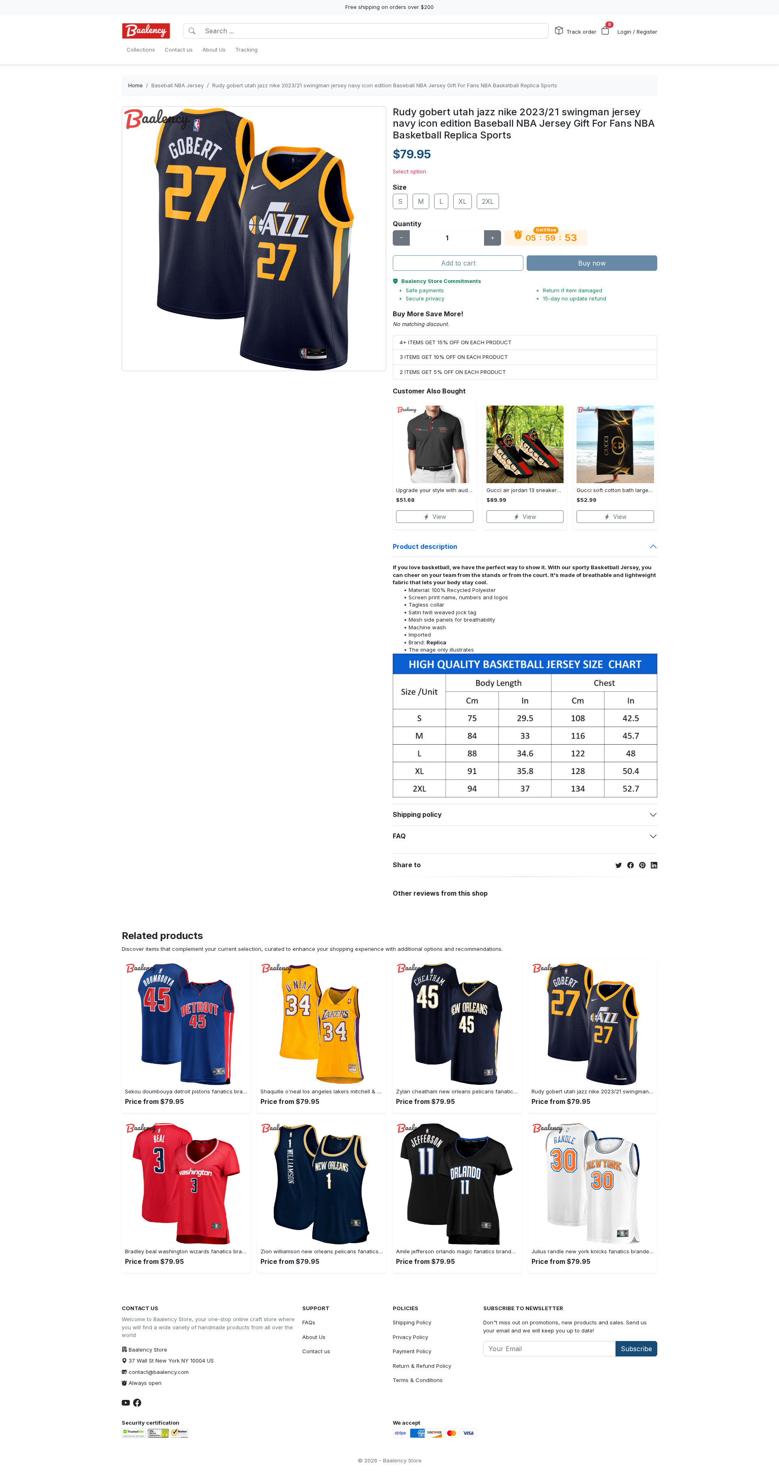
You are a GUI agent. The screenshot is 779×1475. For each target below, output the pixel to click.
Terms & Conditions (418, 1380)
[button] (605, 31)
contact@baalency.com (159, 1372)
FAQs (308, 1322)
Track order (581, 31)
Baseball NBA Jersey (177, 85)
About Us (313, 1337)
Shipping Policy (412, 1322)
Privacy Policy (410, 1337)
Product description (425, 546)
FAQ (399, 836)
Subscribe (636, 1349)
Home (135, 85)
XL (462, 201)
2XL (488, 201)
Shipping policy (417, 814)
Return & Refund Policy (422, 1366)
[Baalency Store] (146, 31)
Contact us (316, 1351)
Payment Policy (412, 1351)
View (439, 516)
